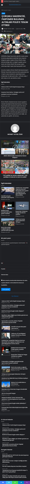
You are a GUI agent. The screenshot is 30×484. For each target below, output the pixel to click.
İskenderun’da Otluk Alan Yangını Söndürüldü (14, 389)
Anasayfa (5, 10)
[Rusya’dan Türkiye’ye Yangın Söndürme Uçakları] (22, 206)
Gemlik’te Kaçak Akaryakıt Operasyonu (7, 196)
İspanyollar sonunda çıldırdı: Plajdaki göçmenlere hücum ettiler (12, 321)
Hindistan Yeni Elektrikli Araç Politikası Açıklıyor (15, 378)
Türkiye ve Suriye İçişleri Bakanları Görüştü (20, 220)
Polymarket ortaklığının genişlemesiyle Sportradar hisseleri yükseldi (12, 362)
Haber (9, 10)
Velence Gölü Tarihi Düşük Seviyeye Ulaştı (13, 87)
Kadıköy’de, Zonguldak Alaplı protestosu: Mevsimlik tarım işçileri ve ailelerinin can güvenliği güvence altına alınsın (22, 191)
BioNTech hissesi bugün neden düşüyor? (14, 1)
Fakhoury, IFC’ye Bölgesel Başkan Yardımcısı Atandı (18, 334)
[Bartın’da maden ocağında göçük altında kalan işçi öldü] (7, 222)
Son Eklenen (15, 296)
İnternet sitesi (4, 274)
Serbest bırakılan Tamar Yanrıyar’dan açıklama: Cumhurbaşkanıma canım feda (13, 398)
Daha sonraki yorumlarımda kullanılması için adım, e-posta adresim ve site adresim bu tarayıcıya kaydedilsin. (14, 283)
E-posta (3, 268)
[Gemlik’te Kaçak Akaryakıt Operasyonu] (7, 190)
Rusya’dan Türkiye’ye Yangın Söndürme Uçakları (21, 213)
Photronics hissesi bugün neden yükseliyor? (14, 403)
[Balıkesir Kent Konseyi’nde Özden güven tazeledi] (7, 205)
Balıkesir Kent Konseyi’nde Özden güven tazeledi (6, 212)
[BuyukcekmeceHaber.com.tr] (15, 5)
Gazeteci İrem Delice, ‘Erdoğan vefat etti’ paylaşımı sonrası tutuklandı (13, 306)
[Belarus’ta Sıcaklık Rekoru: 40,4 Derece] (6, 384)
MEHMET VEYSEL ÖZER (9, 28)
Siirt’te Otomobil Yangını (9, 393)
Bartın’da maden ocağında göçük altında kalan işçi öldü (7, 229)
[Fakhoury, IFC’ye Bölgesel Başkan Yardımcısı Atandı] (6, 336)
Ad (2, 263)
